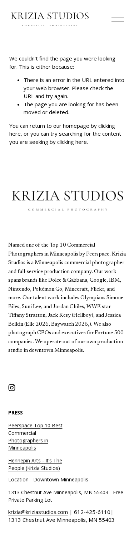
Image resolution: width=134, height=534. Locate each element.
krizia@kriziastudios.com (38, 511)
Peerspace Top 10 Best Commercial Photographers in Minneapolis (35, 436)
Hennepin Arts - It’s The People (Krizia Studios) (35, 464)
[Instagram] (11, 387)
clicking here (72, 141)
